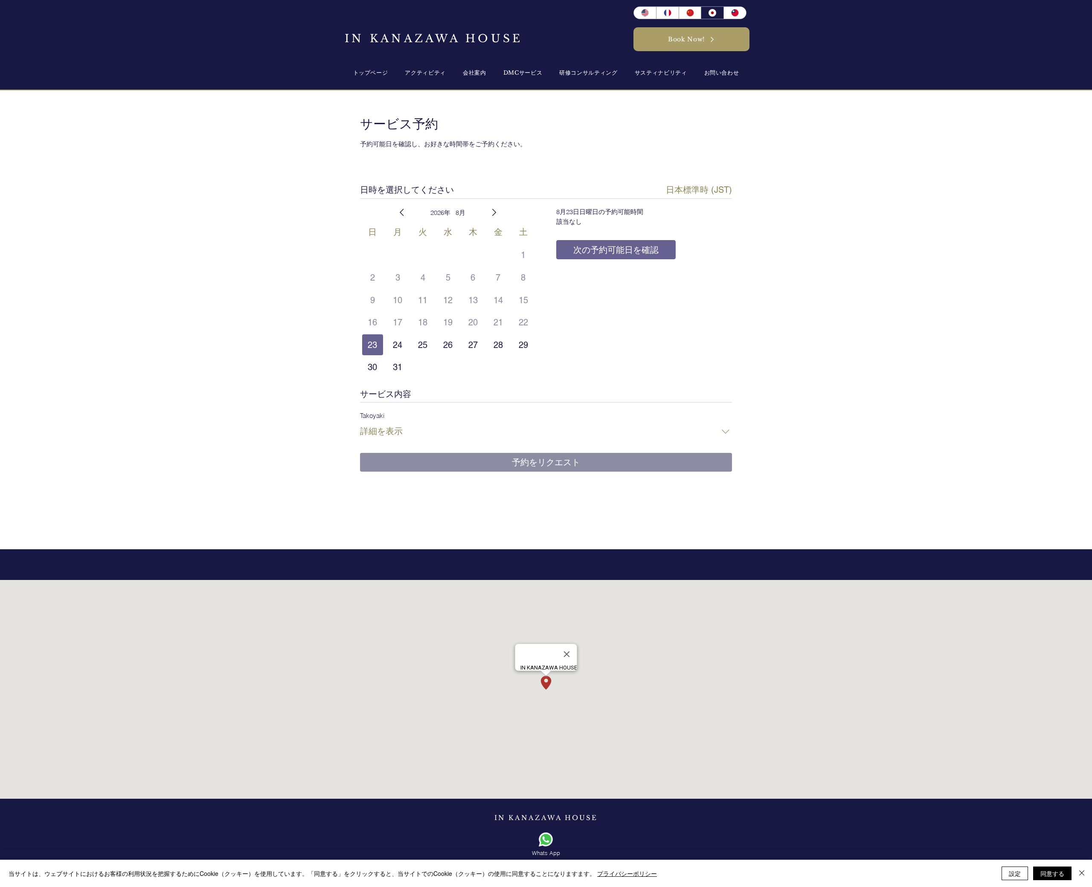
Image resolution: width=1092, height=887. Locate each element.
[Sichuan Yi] (690, 13)
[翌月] (494, 212)
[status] (699, 189)
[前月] (402, 212)
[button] (475, 73)
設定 (1015, 873)
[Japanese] (712, 13)
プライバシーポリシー (627, 873)
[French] (667, 13)
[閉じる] (1082, 873)
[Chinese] (734, 13)
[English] (645, 13)
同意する (1052, 873)
